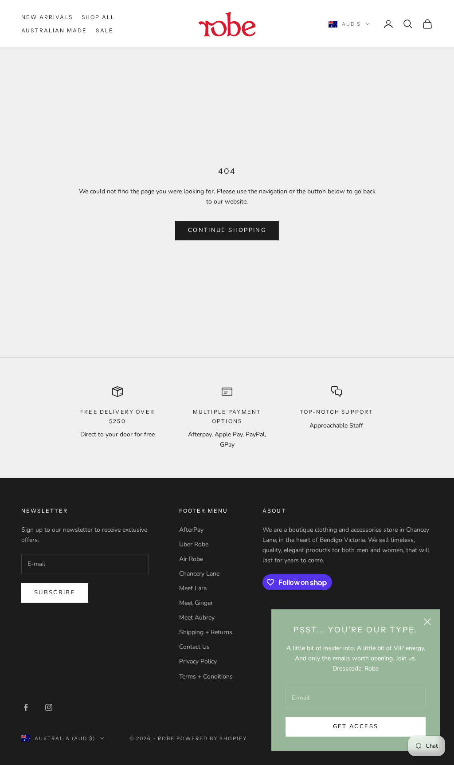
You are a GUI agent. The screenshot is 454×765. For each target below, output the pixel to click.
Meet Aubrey (197, 617)
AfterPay (191, 530)
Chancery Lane (199, 573)
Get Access (355, 726)
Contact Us (194, 647)
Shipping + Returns (205, 632)
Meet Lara (193, 588)
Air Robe (191, 559)
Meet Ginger (196, 603)
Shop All (98, 17)
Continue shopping (227, 230)
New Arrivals (47, 17)
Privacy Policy (198, 661)
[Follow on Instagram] (48, 707)
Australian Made (54, 30)
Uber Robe (193, 544)
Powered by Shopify (211, 738)
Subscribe (54, 592)
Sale (105, 30)
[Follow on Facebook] (25, 707)
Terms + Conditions (206, 676)
